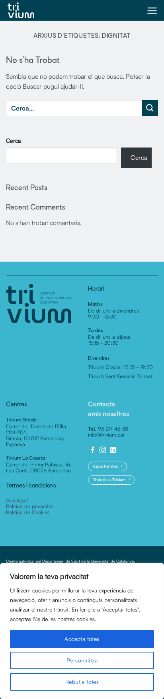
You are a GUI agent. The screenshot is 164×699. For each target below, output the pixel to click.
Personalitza (82, 660)
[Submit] (150, 108)
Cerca (13, 140)
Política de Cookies (28, 512)
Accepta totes (81, 638)
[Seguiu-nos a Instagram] (103, 450)
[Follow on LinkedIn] (113, 450)
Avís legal (17, 500)
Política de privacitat (29, 506)
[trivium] (21, 10)
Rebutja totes (82, 681)
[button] (152, 10)
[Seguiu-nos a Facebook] (93, 450)
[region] (82, 631)
